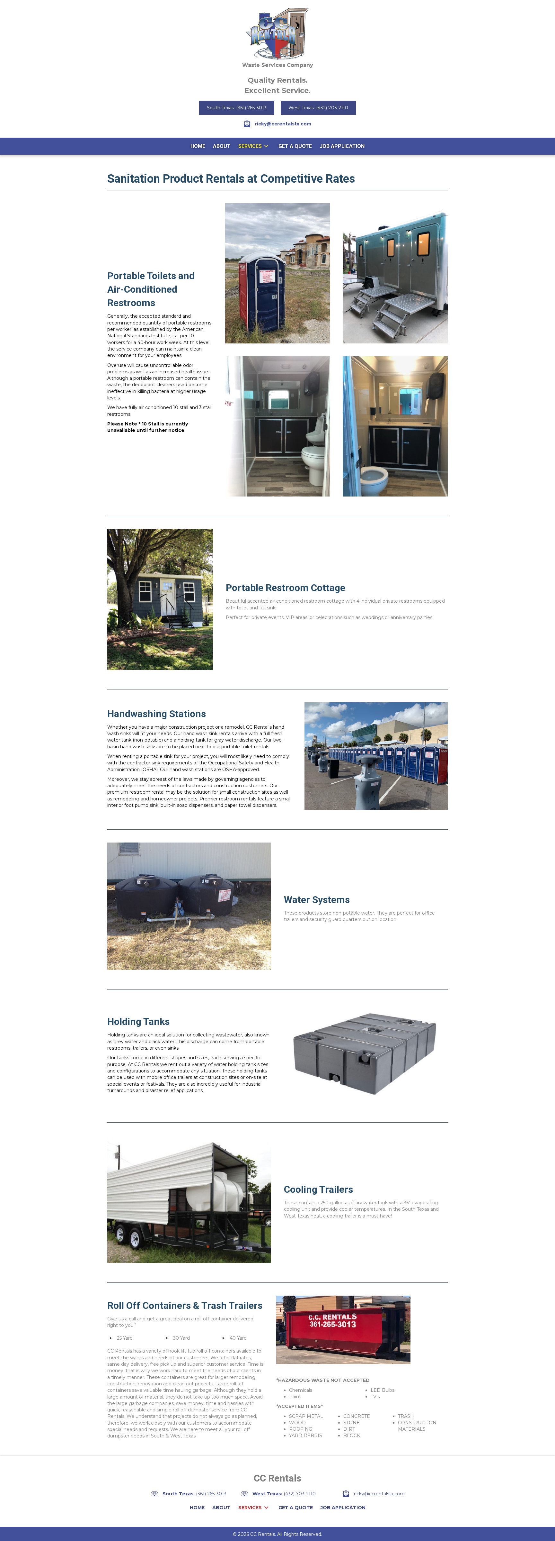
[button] (236, 108)
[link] (197, 146)
